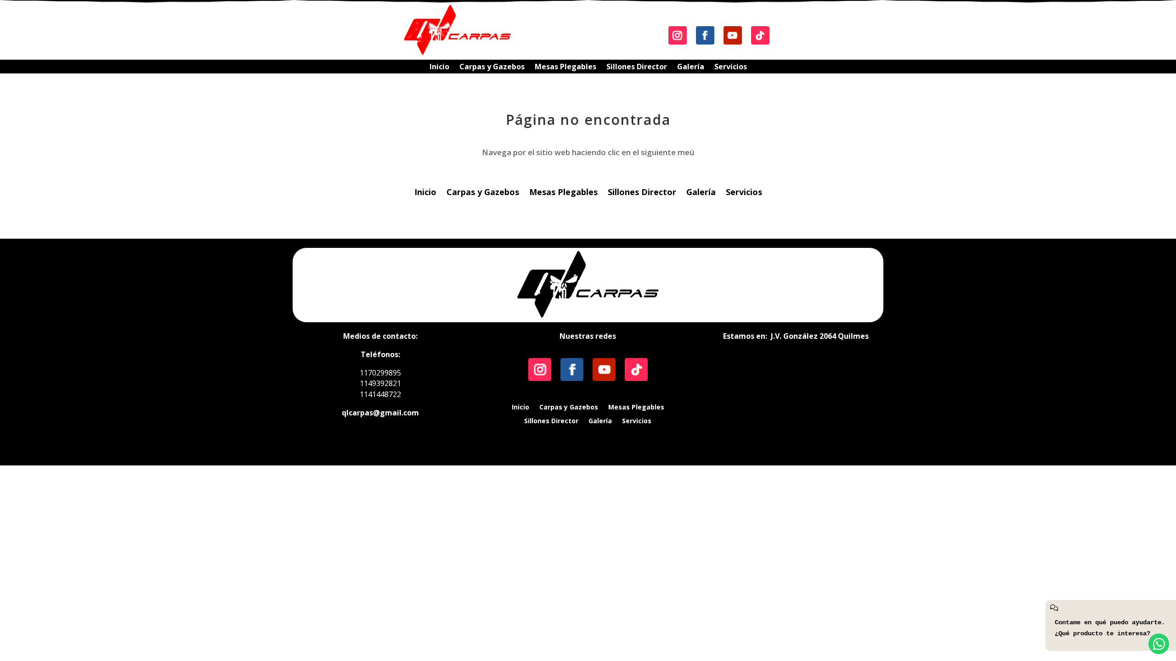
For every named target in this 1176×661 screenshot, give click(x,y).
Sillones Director (636, 67)
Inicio (439, 67)
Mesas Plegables (565, 67)
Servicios (730, 67)
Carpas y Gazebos (492, 67)
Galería (690, 67)
